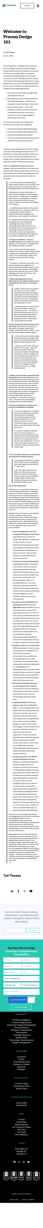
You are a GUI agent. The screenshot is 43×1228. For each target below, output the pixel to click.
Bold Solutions (21, 1014)
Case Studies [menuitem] (21, 1103)
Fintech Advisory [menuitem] (21, 1027)
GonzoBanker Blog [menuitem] (21, 1062)
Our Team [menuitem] (21, 1132)
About (21, 1114)
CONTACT (27, 5)
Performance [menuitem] (21, 1032)
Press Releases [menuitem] (21, 1134)
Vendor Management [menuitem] (21, 1042)
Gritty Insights (21, 1051)
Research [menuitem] (22, 1067)
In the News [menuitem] (21, 1122)
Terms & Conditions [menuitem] (28, 1199)
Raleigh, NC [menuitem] (21, 1151)
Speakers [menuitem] (21, 1069)
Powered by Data (21, 1078)
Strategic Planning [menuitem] (22, 1035)
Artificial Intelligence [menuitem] (21, 1020)
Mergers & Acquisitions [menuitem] (21, 1030)
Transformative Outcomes (21, 1097)
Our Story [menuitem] (21, 1129)
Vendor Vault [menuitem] (21, 1088)
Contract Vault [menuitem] (21, 1083)
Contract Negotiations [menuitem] (21, 1022)
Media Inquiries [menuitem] (21, 1124)
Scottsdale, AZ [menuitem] (21, 1149)
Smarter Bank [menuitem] (21, 1037)
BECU (30, 577)
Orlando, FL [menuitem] (21, 1154)
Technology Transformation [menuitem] (21, 1040)
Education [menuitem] (21, 1057)
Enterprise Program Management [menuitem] (21, 1025)
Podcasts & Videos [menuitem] (21, 1064)
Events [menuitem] (21, 1059)
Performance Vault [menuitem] (21, 1086)
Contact (21, 1143)
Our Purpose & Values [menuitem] (21, 1127)
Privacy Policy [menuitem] (14, 1199)
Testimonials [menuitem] (21, 1105)
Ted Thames (10, 52)
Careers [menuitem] (21, 1119)
